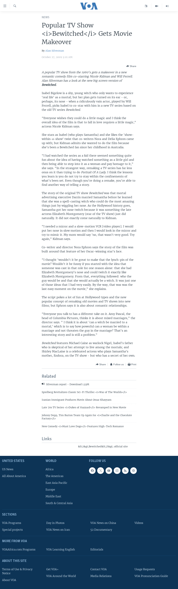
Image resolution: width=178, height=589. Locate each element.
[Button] (131, 66)
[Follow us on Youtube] (109, 470)
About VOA (9, 580)
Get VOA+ (52, 569)
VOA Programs (11, 523)
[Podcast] (133, 470)
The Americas (54, 476)
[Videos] (156, 6)
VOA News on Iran (58, 529)
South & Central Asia (59, 503)
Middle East (53, 496)
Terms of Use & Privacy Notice (17, 571)
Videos (139, 523)
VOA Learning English (60, 549)
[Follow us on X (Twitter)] (100, 470)
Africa (50, 469)
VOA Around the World (61, 576)
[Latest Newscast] (167, 6)
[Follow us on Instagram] (117, 470)
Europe (50, 489)
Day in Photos (55, 523)
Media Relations (101, 576)
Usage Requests (145, 569)
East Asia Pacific (56, 482)
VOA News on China (103, 523)
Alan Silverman (54, 50)
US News (7, 469)
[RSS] (125, 470)
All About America (14, 476)
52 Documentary (101, 529)
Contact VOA (98, 569)
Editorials (96, 549)
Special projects (12, 529)
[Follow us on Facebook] (92, 470)
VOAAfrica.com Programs (18, 549)
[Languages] (146, 6)
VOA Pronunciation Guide (151, 576)
